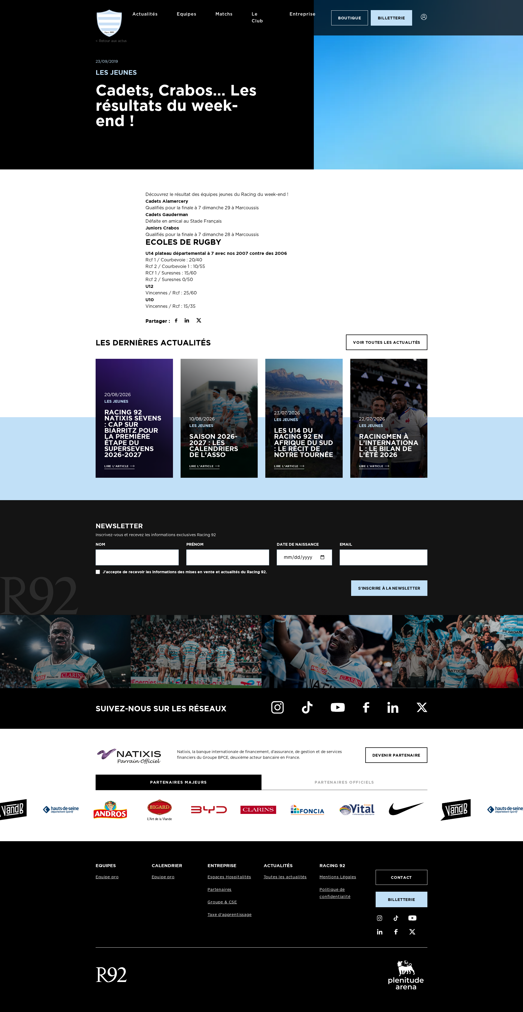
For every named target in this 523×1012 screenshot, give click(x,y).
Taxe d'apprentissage (230, 915)
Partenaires (220, 890)
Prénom (194, 544)
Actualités (145, 14)
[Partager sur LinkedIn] (186, 321)
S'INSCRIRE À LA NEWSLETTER (389, 588)
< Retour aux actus (111, 41)
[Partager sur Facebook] (176, 321)
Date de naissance (298, 544)
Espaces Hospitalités (229, 877)
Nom (100, 544)
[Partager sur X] (198, 321)
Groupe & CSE (222, 902)
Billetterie (401, 899)
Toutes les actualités (285, 877)
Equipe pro (107, 877)
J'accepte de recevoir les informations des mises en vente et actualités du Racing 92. (184, 572)
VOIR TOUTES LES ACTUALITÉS (386, 342)
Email (346, 544)
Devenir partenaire (396, 755)
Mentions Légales (338, 877)
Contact (401, 877)
